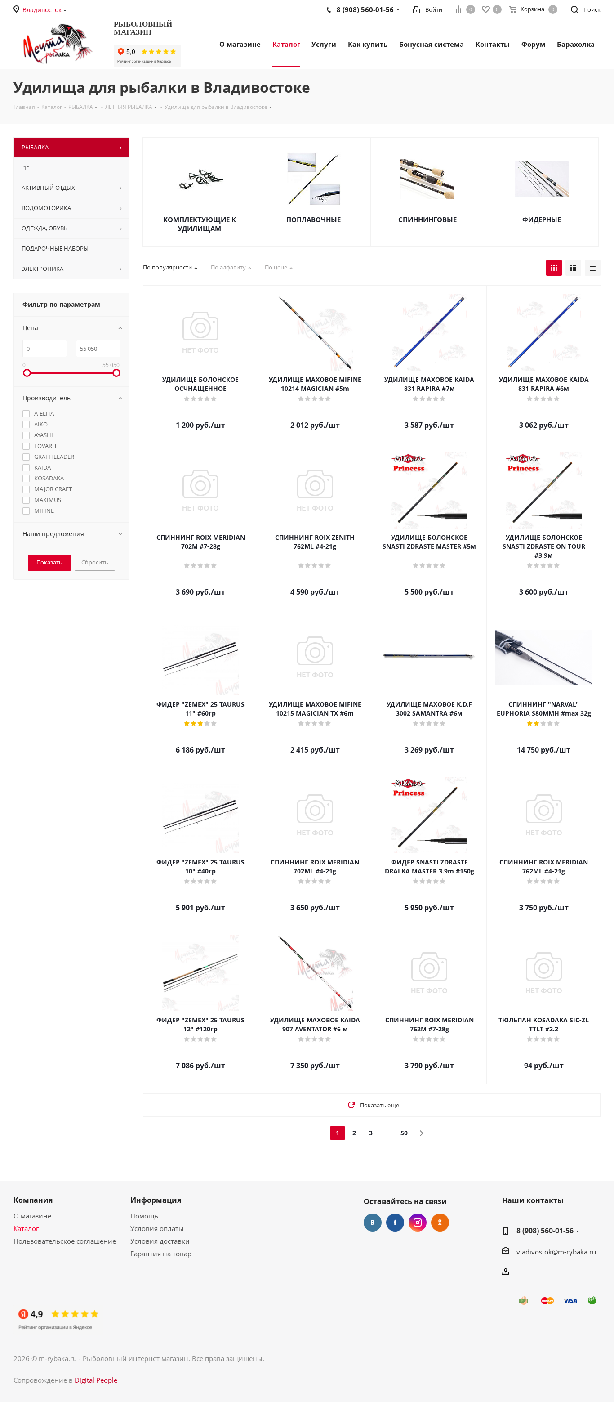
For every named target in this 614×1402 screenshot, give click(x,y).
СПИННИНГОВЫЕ (427, 219)
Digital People (96, 1379)
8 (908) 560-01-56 (545, 1231)
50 (404, 1133)
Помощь (144, 1215)
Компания (33, 1200)
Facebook (395, 1223)
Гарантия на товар (160, 1253)
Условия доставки (160, 1240)
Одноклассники (440, 1223)
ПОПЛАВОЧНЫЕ (313, 219)
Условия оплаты (157, 1228)
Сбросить (94, 562)
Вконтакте (373, 1223)
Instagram (418, 1223)
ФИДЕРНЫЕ (541, 219)
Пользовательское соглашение (64, 1240)
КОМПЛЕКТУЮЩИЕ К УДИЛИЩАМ (199, 224)
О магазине (32, 1215)
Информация (155, 1200)
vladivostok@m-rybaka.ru (556, 1251)
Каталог (26, 1228)
